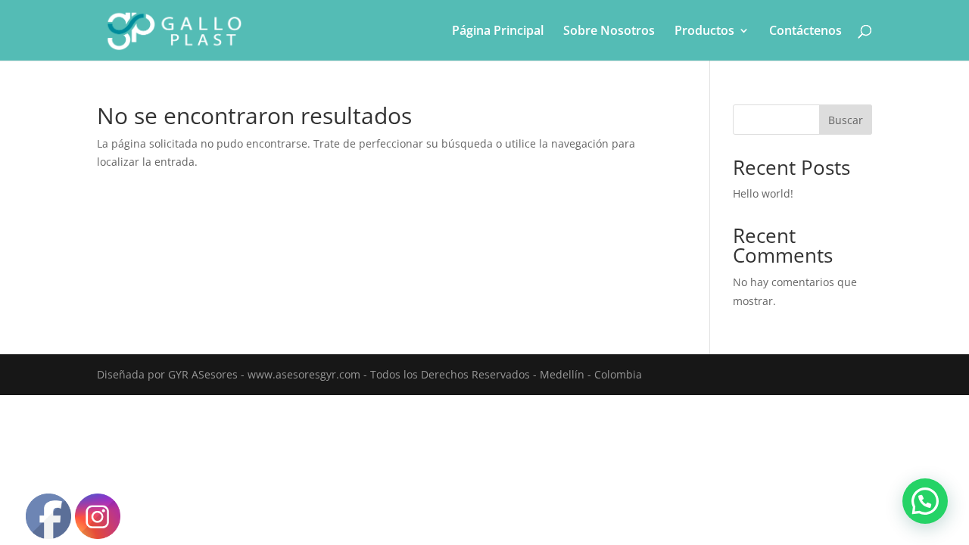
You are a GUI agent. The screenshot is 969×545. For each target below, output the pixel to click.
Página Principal (498, 32)
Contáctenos (805, 32)
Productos (704, 32)
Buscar (845, 120)
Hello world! (763, 193)
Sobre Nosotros (609, 32)
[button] (925, 501)
